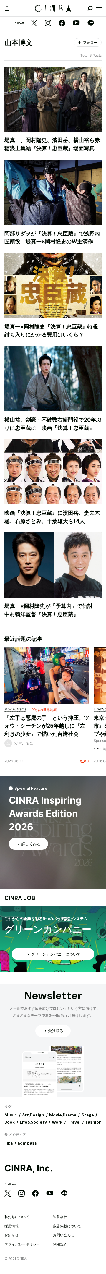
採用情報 (11, 1226)
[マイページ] (7, 8)
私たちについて (16, 1217)
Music (10, 1115)
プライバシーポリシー (22, 1244)
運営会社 (60, 1217)
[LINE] (90, 23)
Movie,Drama (62, 1115)
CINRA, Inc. (28, 1168)
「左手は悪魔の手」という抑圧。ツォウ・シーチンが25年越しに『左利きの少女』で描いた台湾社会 (46, 726)
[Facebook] (62, 23)
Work (57, 1122)
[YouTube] (76, 23)
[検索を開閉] (90, 8)
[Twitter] (34, 23)
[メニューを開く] (99, 8)
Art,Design (33, 1115)
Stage (88, 1115)
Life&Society (33, 1122)
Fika (8, 1143)
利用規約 (60, 1244)
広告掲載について (67, 1226)
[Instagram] (48, 23)
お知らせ (11, 1235)
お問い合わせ (63, 1235)
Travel (74, 1122)
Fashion (94, 1122)
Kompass (27, 1143)
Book (9, 1122)
